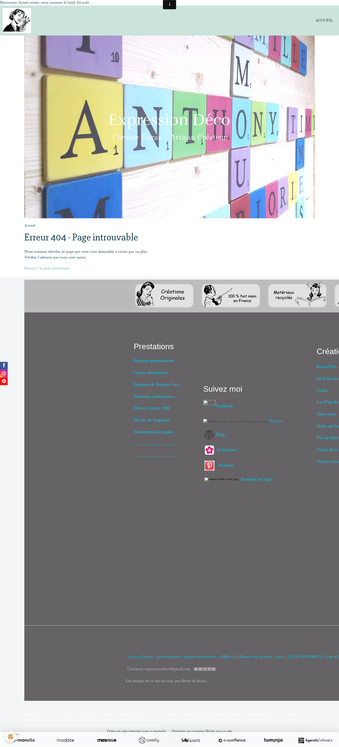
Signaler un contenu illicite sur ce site (202, 731)
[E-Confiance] (232, 740)
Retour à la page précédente (46, 268)
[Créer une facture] (190, 740)
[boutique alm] (222, 479)
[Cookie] (10, 736)
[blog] (209, 435)
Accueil (324, 21)
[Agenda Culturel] (315, 740)
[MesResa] (107, 740)
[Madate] (65, 740)
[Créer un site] (23, 740)
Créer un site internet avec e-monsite (136, 731)
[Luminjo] (273, 740)
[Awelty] (148, 740)
